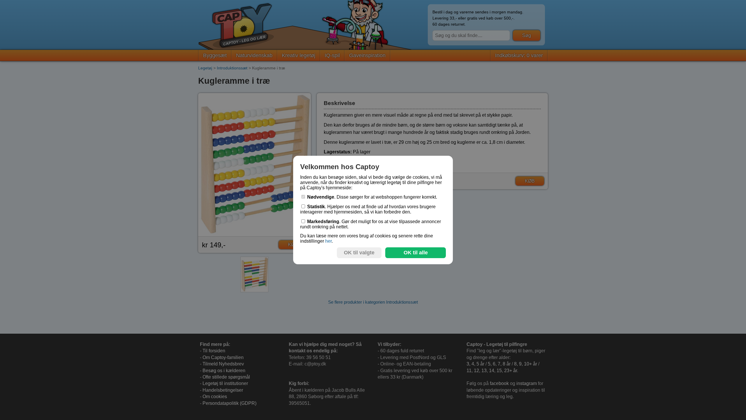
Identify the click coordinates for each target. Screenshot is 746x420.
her (328, 241)
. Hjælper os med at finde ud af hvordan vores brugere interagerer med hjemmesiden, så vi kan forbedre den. (368, 209)
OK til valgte (359, 253)
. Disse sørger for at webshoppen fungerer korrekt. (372, 197)
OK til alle (416, 253)
